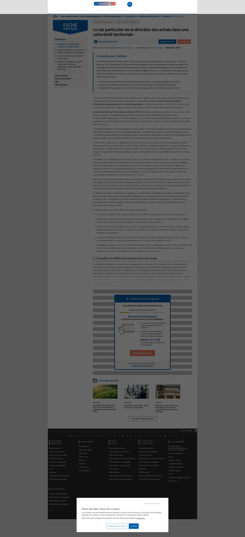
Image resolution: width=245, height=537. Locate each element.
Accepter (133, 526)
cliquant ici (140, 518)
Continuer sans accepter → (153, 503)
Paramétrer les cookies (117, 526)
